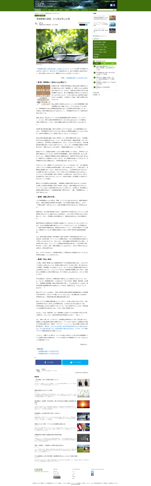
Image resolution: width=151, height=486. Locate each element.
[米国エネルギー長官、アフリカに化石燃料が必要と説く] (83, 430)
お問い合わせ (85, 10)
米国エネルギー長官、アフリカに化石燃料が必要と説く (50, 424)
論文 (50, 10)
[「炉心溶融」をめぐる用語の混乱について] (83, 386)
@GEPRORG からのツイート (99, 36)
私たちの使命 (75, 10)
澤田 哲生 (98, 70)
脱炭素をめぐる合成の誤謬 (102, 87)
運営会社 (67, 10)
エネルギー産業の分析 (99, 49)
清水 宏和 (37, 457)
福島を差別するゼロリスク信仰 (43, 390)
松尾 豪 (36, 404)
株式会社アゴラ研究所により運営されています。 (108, 483)
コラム (43, 10)
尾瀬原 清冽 (98, 80)
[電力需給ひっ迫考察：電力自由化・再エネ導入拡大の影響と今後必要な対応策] (83, 407)
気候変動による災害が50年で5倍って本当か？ (48, 413)
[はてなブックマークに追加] (86, 25)
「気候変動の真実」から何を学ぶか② (76, 78)
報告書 (55, 10)
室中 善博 (98, 75)
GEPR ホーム (37, 13)
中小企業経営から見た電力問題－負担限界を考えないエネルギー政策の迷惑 (56, 456)
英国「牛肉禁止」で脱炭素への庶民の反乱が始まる (49, 445)
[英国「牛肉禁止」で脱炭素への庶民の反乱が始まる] (83, 452)
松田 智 (41, 23)
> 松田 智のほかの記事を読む (81, 372)
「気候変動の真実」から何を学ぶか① (48, 351)
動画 (61, 10)
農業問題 (96, 57)
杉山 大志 (37, 415)
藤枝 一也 (98, 85)
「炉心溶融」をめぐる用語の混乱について (47, 379)
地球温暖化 (42, 15)
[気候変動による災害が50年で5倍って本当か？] (83, 420)
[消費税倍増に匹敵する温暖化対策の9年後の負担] (83, 441)
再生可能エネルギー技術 (100, 47)
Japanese (107, 1)
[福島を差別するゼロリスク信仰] (83, 397)
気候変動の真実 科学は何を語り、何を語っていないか (53, 68)
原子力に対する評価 (99, 44)
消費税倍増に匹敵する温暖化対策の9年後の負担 (48, 434)
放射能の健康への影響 (99, 42)
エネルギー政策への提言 (99, 16)
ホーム (37, 10)
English (113, 1)
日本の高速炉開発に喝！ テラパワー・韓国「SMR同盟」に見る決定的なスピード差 (105, 68)
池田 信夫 (37, 381)
